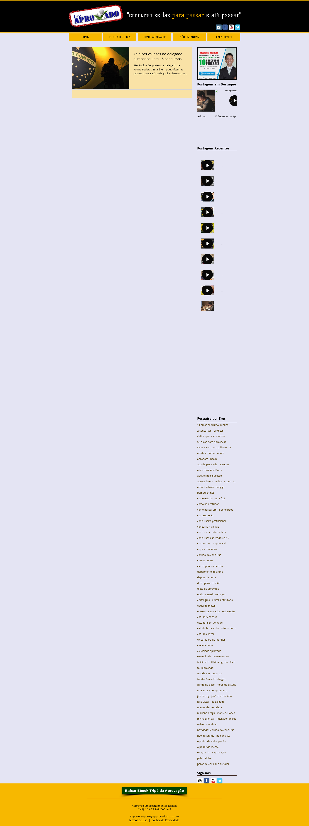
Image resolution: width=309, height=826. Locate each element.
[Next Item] (230, 100)
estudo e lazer (205, 634)
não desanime (205, 735)
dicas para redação (208, 583)
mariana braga (206, 713)
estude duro (228, 628)
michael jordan (206, 718)
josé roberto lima (221, 696)
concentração (205, 515)
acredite (224, 464)
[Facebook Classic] (206, 780)
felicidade (203, 662)
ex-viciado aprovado (209, 651)
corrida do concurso (209, 555)
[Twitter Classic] (219, 780)
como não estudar (208, 504)
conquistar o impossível (211, 543)
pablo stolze (204, 758)
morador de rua (226, 718)
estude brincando (208, 628)
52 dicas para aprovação (211, 442)
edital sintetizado (222, 600)
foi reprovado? (205, 668)
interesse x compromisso (212, 690)
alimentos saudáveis (209, 470)
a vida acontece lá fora (210, 453)
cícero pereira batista (210, 566)
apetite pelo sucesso (209, 475)
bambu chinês (205, 492)
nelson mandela (207, 724)
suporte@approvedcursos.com (160, 816)
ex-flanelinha (205, 645)
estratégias (229, 611)
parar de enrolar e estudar (213, 764)
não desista (223, 735)
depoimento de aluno (210, 571)
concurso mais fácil (208, 526)
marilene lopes (226, 713)
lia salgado (218, 701)
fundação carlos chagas (211, 679)
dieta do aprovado (208, 588)
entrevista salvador (208, 611)
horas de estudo (226, 684)
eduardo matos (206, 605)
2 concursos (204, 430)
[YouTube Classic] (231, 27)
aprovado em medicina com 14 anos (217, 481)
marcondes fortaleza (209, 707)
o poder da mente (208, 747)
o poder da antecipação (211, 741)
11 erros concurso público (212, 425)
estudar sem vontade (210, 622)
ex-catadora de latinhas (211, 639)
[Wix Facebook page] (225, 27)
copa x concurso (207, 549)
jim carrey (203, 696)
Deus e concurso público (212, 447)
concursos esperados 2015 (213, 538)
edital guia (203, 600)
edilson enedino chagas (211, 594)
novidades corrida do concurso (215, 730)
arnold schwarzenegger (211, 487)
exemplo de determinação (213, 656)
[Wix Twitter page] (237, 27)
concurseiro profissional (211, 521)
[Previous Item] (203, 100)
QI (230, 447)
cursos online (205, 560)
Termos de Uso (138, 820)
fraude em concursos (210, 673)
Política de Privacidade (165, 820)
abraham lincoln (207, 459)
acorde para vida (207, 464)
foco (232, 662)
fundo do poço (206, 684)
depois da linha (206, 577)
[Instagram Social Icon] (219, 27)
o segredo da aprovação (211, 752)
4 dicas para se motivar (211, 436)
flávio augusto (219, 662)
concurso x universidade (212, 532)
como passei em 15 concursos (215, 509)
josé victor (203, 701)
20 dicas (219, 430)
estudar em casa (207, 617)
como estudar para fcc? (211, 498)
